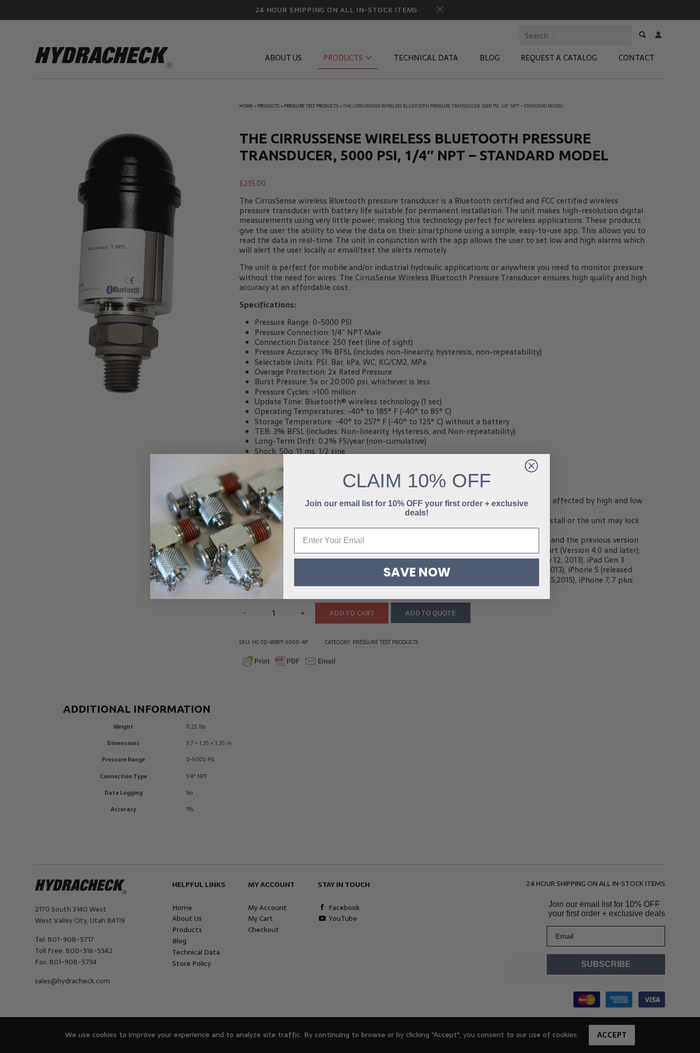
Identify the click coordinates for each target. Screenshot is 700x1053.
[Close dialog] (531, 466)
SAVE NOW (416, 572)
